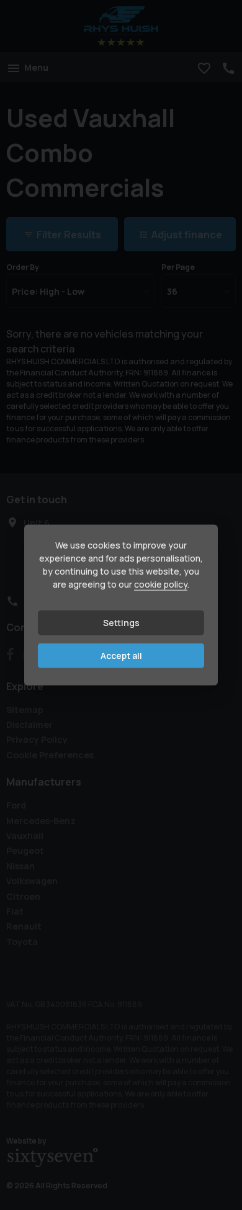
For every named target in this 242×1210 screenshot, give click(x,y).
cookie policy (160, 584)
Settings (121, 623)
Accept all (121, 655)
